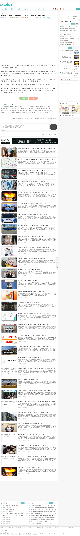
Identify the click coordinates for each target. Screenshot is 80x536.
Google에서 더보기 (53, 17)
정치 (74, 15)
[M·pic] (8, 1)
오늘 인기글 (4, 9)
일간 (19, 502)
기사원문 (36, 17)
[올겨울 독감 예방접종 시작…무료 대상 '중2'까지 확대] (9, 240)
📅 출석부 (55, 9)
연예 (61, 15)
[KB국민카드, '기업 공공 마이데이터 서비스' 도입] (9, 306)
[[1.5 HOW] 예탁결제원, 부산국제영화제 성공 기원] (9, 427)
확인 (53, 126)
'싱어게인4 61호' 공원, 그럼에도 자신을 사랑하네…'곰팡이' (42, 110)
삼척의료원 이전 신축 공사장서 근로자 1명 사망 (12, 106)
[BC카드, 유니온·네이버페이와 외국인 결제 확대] (9, 273)
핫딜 (15, 9)
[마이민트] (3, 1)
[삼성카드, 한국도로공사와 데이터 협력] (9, 284)
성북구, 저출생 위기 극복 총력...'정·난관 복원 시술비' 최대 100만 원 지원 (67, 52)
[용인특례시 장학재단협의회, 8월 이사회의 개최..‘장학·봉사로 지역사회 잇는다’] (9, 405)
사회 (68, 16)
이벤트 (43, 9)
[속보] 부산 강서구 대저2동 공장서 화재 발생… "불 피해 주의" (67, 62)
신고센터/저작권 (31, 527)
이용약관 (1, 527)
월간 (26, 502)
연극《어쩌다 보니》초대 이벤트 (69, 115)
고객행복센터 (70, 527)
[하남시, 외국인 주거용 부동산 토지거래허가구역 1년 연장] (9, 460)
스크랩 (46, 17)
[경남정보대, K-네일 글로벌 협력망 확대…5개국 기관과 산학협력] (9, 328)
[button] (67, 1)
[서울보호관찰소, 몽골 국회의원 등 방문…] (9, 394)
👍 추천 (17, 17)
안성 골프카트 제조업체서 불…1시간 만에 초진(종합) (41, 108)
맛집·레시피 (27, 9)
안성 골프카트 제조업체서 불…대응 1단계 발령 (11, 113)
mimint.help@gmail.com (63, 533)
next (57, 264)
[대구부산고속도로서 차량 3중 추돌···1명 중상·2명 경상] (9, 262)
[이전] (60, 115)
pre (57, 261)
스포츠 (68, 15)
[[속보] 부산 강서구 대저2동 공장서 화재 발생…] (9, 196)
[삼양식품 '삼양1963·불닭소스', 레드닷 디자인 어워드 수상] (9, 295)
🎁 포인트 (62, 9)
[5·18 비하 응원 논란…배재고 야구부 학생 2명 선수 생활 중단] (9, 185)
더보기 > (77, 103)
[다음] (79, 115)
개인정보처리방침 (9, 527)
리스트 (42, 134)
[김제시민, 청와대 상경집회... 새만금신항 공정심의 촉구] (9, 438)
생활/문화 (75, 16)
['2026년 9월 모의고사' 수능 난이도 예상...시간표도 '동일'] (9, 449)
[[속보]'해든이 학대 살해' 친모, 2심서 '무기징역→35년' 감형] (9, 339)
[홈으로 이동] (6, 4)
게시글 (73, 23)
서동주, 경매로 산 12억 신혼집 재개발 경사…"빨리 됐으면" (14, 108)
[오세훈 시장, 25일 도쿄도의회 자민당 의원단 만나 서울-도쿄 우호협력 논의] (9, 152)
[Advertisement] (65, 5)
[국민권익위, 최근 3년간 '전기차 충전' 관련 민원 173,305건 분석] (9, 317)
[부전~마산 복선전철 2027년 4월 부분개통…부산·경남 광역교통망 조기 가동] (9, 163)
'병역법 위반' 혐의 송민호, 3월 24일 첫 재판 (39, 112)
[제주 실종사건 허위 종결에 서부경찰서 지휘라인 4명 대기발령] (9, 416)
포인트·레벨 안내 (4, 530)
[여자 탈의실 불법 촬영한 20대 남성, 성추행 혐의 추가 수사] (9, 174)
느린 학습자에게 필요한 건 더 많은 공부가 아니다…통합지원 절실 (67, 57)
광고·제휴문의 (49, 527)
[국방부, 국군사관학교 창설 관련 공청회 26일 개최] (9, 361)
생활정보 (20, 9)
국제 (68, 18)
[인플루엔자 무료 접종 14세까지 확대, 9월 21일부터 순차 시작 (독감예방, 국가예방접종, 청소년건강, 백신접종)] (9, 372)
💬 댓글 (22, 17)
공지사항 (56, 527)
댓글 (57, 266)
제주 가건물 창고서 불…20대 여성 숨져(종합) (39, 113)
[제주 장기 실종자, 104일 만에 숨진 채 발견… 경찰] (9, 218)
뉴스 (33, 9)
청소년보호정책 (40, 527)
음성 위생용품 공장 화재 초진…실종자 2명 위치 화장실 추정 (14, 110)
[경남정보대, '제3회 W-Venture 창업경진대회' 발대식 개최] (9, 207)
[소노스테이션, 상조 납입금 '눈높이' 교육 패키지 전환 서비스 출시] (9, 251)
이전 (49, 134)
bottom (57, 268)
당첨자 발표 (63, 527)
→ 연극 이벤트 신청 (5, 142)
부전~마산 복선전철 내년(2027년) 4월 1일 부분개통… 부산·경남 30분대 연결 (67, 68)
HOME (57, 257)
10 (37, 479)
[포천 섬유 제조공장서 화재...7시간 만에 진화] (9, 471)
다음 (55, 134)
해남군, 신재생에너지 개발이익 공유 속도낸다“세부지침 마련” (67, 73)
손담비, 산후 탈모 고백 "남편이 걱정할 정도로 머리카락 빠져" (14, 112)
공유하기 (41, 17)
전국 (61, 18)
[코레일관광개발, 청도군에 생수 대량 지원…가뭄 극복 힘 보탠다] (9, 229)
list (57, 262)
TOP (57, 259)
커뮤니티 (10, 9)
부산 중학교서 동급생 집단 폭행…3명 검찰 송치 (40, 106)
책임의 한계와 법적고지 (20, 527)
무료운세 (37, 9)
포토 (74, 18)
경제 (61, 16)
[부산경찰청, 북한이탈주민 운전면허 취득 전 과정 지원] (9, 383)
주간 (23, 502)
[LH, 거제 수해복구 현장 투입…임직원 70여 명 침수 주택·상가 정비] (9, 350)
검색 (78, 8)
